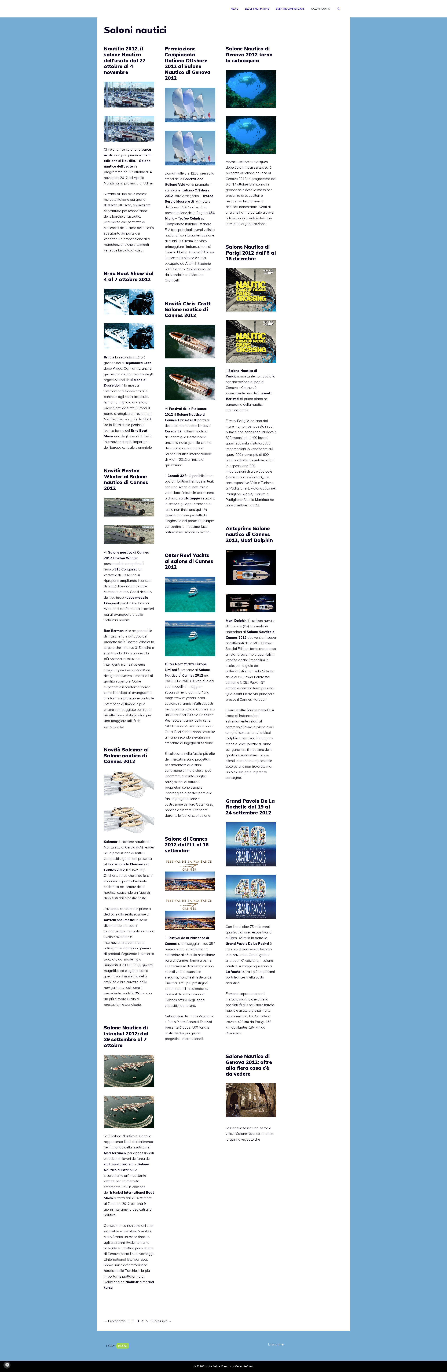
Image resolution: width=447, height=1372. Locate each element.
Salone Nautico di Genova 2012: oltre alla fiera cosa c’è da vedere (249, 1065)
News (234, 8)
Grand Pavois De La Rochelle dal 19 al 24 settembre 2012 (250, 807)
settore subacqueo (253, 162)
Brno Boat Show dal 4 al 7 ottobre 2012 (129, 276)
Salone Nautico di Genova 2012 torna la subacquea (249, 54)
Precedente (114, 1321)
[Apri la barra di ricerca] (338, 8)
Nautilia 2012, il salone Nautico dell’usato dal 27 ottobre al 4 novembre (124, 60)
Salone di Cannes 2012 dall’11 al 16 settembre (187, 845)
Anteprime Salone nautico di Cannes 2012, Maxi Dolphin (249, 534)
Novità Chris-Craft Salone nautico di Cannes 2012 (188, 309)
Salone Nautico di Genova (131, 1136)
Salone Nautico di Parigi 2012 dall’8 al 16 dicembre (251, 253)
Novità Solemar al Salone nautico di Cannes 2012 (126, 755)
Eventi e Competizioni (290, 8)
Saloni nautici (320, 8)
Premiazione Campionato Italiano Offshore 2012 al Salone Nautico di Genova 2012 (188, 63)
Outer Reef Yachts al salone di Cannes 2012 (189, 561)
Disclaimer (276, 1344)
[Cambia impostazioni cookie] (6, 1365)
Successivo (161, 1321)
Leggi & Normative (257, 8)
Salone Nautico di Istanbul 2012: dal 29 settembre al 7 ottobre (126, 1036)
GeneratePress (244, 1366)
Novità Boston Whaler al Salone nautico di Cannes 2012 (126, 479)
